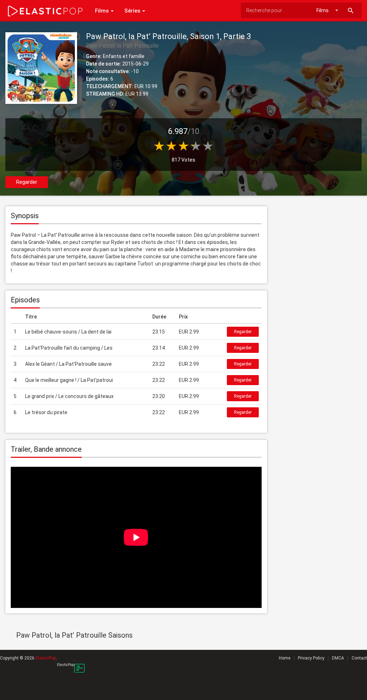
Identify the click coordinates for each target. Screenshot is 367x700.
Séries (133, 11)
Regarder (26, 182)
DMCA (338, 658)
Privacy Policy (311, 658)
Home (284, 658)
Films (102, 11)
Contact (359, 658)
